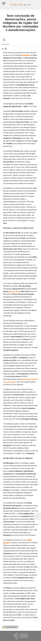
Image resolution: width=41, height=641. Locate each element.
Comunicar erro (10, 627)
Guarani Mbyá (14, 291)
